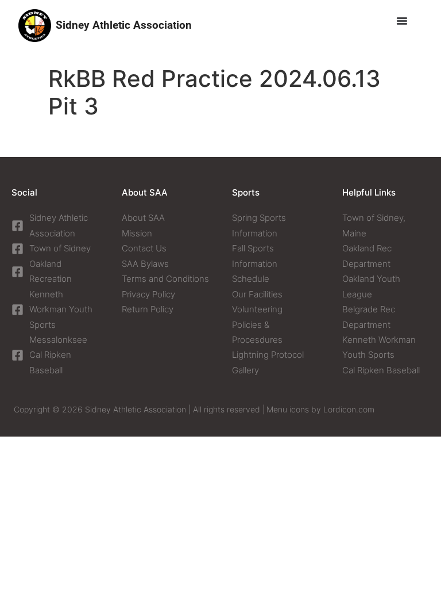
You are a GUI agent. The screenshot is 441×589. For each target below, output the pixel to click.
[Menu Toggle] (402, 20)
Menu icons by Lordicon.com (320, 409)
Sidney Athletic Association (124, 25)
